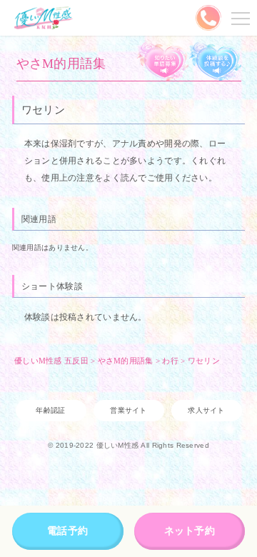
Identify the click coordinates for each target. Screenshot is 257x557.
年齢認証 (50, 410)
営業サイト (128, 410)
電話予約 (67, 530)
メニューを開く (238, 17)
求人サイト (206, 410)
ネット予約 (189, 530)
